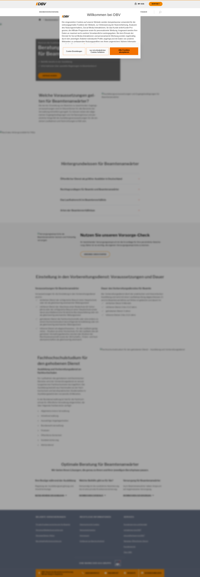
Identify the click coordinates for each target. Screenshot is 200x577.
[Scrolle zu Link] (65, 15)
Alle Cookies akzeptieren (124, 51)
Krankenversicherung (49, 12)
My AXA (141, 4)
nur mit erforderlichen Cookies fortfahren (98, 51)
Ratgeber (143, 12)
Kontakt (156, 4)
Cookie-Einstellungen (74, 51)
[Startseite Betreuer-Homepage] (41, 4)
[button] (160, 12)
